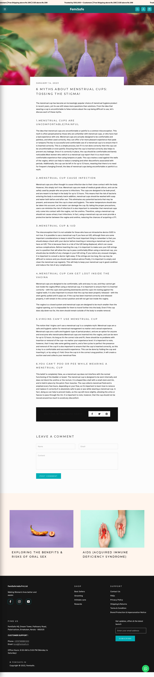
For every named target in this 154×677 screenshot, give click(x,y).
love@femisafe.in (21, 644)
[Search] (137, 9)
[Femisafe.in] (77, 9)
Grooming (78, 596)
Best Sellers (79, 591)
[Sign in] (143, 9)
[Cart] (149, 9)
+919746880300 (21, 641)
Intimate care (80, 600)
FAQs (112, 596)
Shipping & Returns (118, 604)
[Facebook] (10, 601)
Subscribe (125, 638)
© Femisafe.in (18, 662)
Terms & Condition (118, 608)
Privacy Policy (116, 600)
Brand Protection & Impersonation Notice (128, 612)
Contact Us (115, 591)
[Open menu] (4, 9)
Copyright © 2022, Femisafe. (22, 665)
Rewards (78, 604)
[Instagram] (19, 601)
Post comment (49, 476)
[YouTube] (28, 601)
